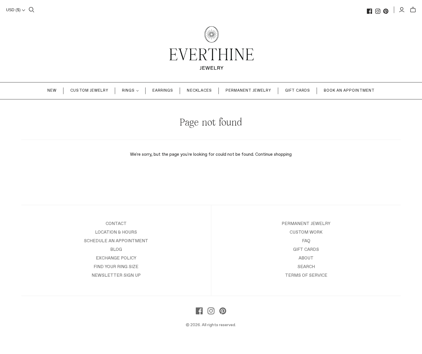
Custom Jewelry (89, 91)
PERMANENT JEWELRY (306, 224)
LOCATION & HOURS (116, 232)
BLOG (116, 249)
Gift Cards (297, 91)
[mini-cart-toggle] (413, 10)
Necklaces (199, 91)
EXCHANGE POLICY (116, 258)
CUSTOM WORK (306, 232)
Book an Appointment (349, 91)
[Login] (402, 10)
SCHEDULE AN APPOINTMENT (116, 241)
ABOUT (306, 258)
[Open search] (31, 10)
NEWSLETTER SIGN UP (116, 275)
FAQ (306, 241)
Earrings (162, 91)
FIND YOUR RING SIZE (116, 267)
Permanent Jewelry (248, 91)
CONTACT (116, 224)
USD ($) (14, 9)
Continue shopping (273, 154)
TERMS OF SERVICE (306, 275)
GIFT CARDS (306, 249)
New (52, 91)
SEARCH (306, 267)
